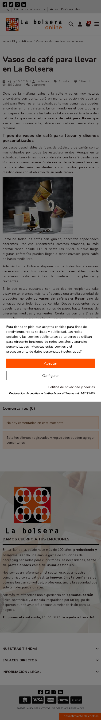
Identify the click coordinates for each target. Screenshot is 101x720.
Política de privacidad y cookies (71, 387)
